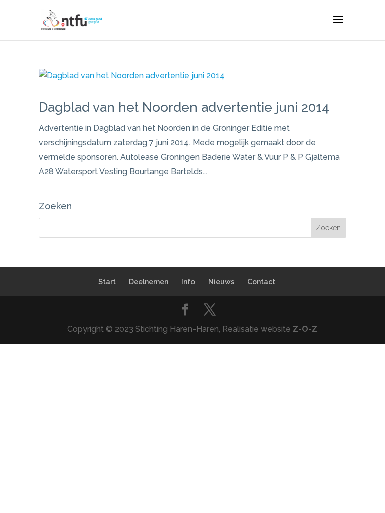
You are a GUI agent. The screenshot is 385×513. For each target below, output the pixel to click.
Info (188, 282)
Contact (261, 282)
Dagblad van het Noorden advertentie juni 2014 (184, 107)
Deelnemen (148, 282)
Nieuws (221, 282)
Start (107, 282)
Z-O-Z (305, 329)
